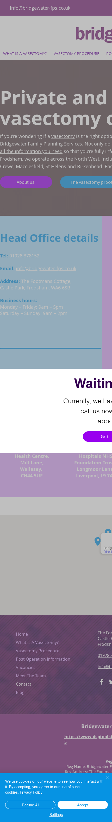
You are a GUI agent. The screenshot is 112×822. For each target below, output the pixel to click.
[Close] (104, 780)
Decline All (30, 804)
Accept (82, 804)
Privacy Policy (31, 792)
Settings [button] (56, 814)
